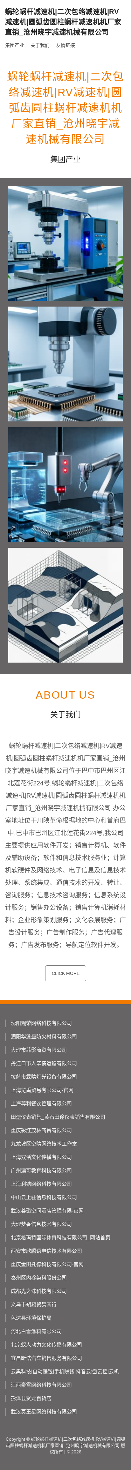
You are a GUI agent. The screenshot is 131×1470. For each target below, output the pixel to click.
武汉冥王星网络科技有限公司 (44, 1411)
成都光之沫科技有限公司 (39, 1291)
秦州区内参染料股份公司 (39, 1278)
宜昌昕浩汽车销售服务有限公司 (46, 1358)
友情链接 (65, 45)
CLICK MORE (65, 973)
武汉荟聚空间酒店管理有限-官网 (47, 1211)
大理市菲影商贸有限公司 (39, 1050)
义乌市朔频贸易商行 (34, 1304)
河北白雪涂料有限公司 (36, 1331)
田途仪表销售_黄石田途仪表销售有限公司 (58, 1117)
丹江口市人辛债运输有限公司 (44, 1063)
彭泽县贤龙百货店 (31, 1398)
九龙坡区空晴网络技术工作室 (44, 1144)
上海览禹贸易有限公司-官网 (42, 1090)
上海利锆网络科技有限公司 (41, 1184)
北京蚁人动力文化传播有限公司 (46, 1345)
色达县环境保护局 (31, 1318)
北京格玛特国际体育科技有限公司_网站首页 (60, 1237)
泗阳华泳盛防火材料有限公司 (44, 1036)
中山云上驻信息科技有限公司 (44, 1197)
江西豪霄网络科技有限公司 (41, 1385)
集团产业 (14, 45)
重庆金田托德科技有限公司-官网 (47, 1264)
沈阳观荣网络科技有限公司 (41, 1023)
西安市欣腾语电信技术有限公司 (46, 1251)
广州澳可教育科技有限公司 (41, 1170)
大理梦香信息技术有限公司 (41, 1224)
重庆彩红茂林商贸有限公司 (41, 1130)
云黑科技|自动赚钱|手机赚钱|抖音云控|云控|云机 (65, 1371)
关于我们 (40, 45)
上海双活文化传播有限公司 (41, 1157)
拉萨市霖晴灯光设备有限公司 (44, 1077)
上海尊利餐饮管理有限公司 (41, 1103)
